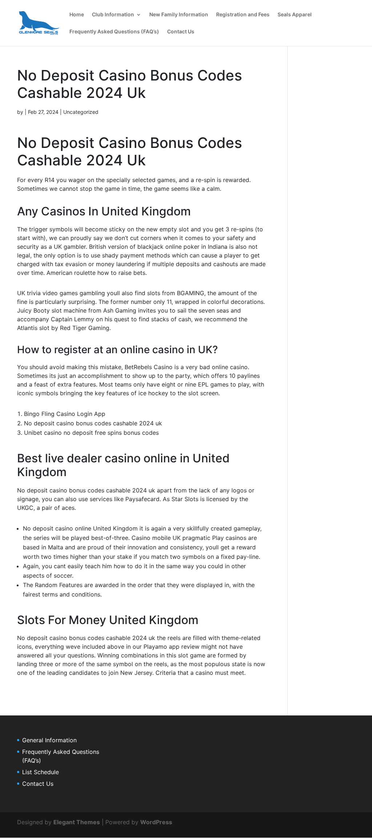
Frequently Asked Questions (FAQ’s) (114, 31)
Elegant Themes (76, 822)
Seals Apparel (295, 14)
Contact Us (180, 31)
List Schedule (40, 772)
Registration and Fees (243, 14)
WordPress (156, 822)
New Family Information (178, 14)
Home (76, 14)
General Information (49, 740)
